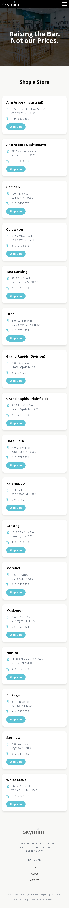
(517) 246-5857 (20, 203)
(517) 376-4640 (20, 288)
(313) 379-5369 (20, 457)
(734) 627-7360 (20, 118)
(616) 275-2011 (20, 372)
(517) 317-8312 (20, 245)
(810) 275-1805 (20, 330)
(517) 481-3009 (20, 415)
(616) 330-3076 (20, 711)
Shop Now (15, 126)
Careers (34, 880)
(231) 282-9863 (20, 796)
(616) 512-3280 (20, 669)
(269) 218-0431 (20, 499)
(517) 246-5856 (20, 584)
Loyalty (34, 867)
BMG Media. (56, 894)
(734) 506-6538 (20, 161)
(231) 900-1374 (20, 627)
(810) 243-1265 (20, 754)
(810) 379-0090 (20, 542)
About (34, 873)
